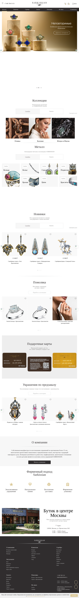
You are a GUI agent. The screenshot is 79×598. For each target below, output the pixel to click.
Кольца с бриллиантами (36, 577)
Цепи (57, 565)
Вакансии (8, 563)
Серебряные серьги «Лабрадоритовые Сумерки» (40, 262)
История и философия (11, 549)
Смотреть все (73, 113)
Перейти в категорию (39, 393)
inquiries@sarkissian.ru (62, 577)
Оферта (33, 555)
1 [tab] (36, 87)
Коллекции (59, 549)
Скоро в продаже (60, 563)
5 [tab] (41, 431)
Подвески (58, 559)
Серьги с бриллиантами (36, 579)
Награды (8, 553)
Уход (32, 559)
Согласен (74, 595)
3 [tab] (40, 330)
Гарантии (33, 551)
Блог (7, 561)
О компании (73, 9)
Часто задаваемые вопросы (12, 567)
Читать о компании (39, 462)
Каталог (4, 9)
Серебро (27, 9)
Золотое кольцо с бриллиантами (14, 321)
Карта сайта (9, 569)
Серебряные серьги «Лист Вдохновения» (15, 262)
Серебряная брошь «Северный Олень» (65, 261)
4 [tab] (41, 87)
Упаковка (33, 557)
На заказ (61, 9)
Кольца (58, 557)
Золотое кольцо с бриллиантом (40, 321)
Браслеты (58, 551)
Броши (58, 553)
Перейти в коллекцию (39, 292)
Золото (38, 9)
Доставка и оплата (35, 553)
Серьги (58, 561)
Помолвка (49, 9)
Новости (8, 565)
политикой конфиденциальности (35, 596)
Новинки (15, 9)
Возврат (33, 549)
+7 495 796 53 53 (61, 575)
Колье (57, 555)
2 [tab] (38, 87)
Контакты (8, 551)
